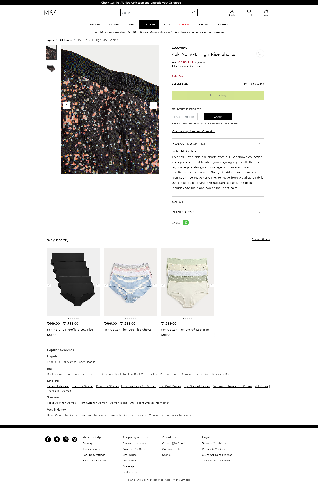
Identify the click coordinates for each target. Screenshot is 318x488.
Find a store (130, 472)
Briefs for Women (82, 386)
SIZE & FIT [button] (179, 202)
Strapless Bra (130, 374)
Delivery (88, 443)
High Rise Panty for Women (138, 386)
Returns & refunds (94, 454)
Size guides (130, 454)
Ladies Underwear (58, 386)
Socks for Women (122, 415)
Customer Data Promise (217, 454)
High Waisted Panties (197, 386)
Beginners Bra (220, 374)
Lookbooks (130, 460)
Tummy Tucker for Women (176, 415)
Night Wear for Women (61, 402)
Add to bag (218, 95)
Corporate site (171, 449)
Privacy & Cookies (213, 449)
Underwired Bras (83, 374)
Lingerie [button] (149, 24)
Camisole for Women (95, 415)
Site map (128, 466)
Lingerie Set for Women (61, 361)
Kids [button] (167, 24)
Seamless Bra (62, 374)
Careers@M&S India (174, 443)
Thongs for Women (59, 390)
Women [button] (114, 24)
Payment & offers (134, 449)
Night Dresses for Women (153, 402)
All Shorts (66, 40)
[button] (153, 105)
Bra (49, 374)
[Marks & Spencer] (50, 16)
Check (218, 117)
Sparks (166, 454)
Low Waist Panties (170, 386)
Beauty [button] (204, 24)
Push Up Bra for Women (175, 374)
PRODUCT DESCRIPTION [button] (189, 144)
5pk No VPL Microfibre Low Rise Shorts (70, 332)
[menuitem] (95, 24)
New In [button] (95, 24)
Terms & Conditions (214, 443)
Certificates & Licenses (216, 460)
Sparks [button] (223, 24)
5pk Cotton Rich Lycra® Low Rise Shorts (185, 332)
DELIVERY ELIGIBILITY (186, 109)
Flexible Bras (201, 374)
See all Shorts (261, 239)
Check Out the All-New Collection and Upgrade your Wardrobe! (128, 2)
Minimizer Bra (149, 374)
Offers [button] (184, 24)
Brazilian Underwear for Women (232, 386)
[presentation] (49, 285)
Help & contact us (94, 460)
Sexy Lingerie (87, 361)
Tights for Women (147, 415)
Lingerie (49, 40)
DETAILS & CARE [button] (183, 212)
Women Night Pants (122, 402)
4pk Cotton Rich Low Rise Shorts (127, 330)
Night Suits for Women (93, 402)
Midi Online (261, 386)
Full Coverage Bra (107, 374)
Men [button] (131, 24)
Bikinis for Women (107, 386)
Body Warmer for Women (63, 415)
